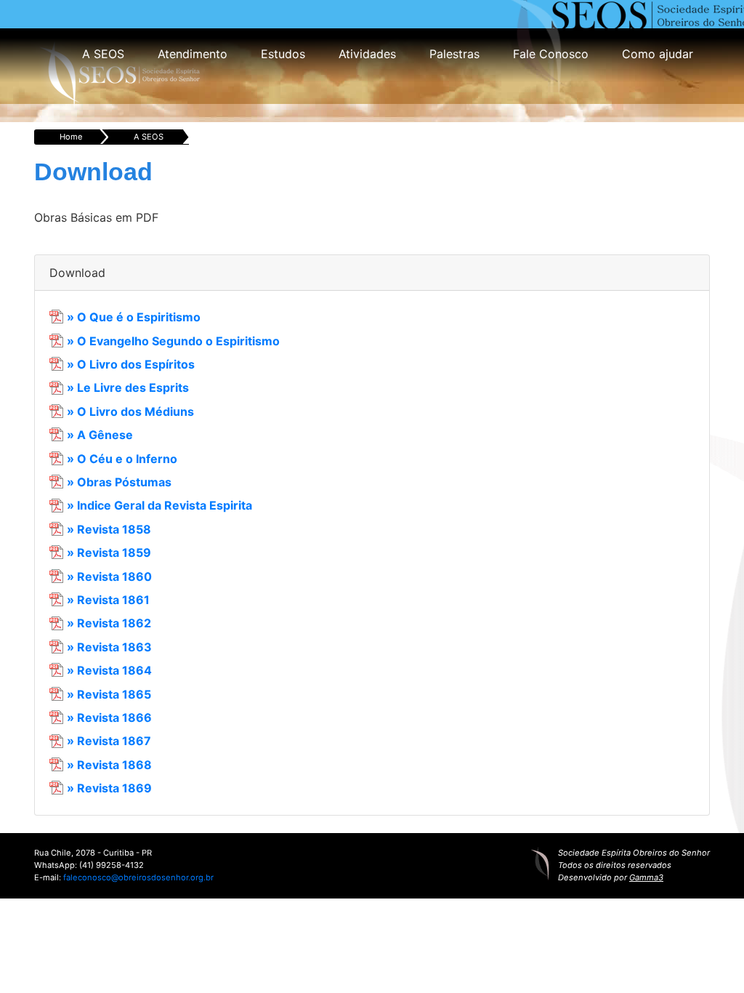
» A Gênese (100, 434)
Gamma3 (646, 877)
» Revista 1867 (109, 740)
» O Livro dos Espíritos (131, 364)
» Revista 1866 (109, 717)
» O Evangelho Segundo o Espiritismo (173, 341)
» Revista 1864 (109, 670)
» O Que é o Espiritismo (134, 317)
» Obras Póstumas (119, 482)
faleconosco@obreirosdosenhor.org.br (138, 877)
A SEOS (103, 54)
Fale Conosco (551, 54)
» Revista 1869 (109, 788)
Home (71, 137)
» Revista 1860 (109, 576)
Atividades (367, 54)
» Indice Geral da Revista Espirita (159, 505)
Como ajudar (657, 54)
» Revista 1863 (109, 647)
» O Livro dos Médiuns (130, 411)
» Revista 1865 (109, 694)
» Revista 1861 (108, 599)
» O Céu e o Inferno (122, 458)
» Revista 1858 (109, 529)
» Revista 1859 (109, 552)
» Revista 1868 (109, 764)
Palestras (454, 54)
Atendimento (192, 54)
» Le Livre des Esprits (128, 387)
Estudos (283, 54)
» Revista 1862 (109, 623)
